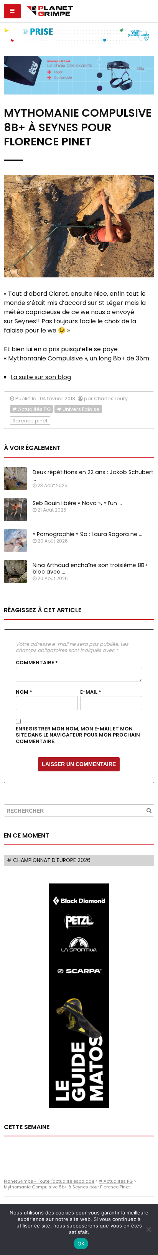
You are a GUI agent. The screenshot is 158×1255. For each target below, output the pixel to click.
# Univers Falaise (78, 409)
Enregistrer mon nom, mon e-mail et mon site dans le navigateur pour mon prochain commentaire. (78, 735)
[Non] (148, 1229)
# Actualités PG (31, 409)
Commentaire (37, 663)
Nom (24, 692)
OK (81, 1243)
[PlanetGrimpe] (49, 10)
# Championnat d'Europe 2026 (49, 860)
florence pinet (30, 420)
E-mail (90, 692)
